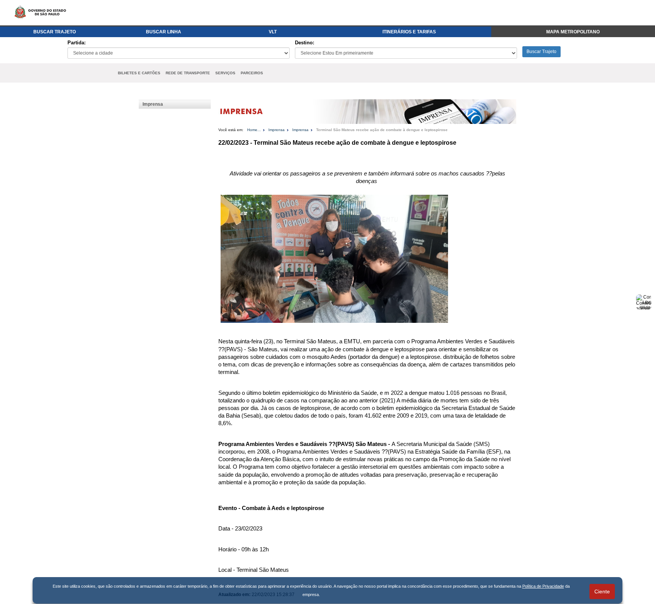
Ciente (602, 591)
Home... (254, 130)
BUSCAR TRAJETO (54, 31)
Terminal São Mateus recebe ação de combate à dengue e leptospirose (382, 130)
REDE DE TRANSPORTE (188, 73)
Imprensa (153, 104)
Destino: (304, 42)
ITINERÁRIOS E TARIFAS (409, 31)
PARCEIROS (252, 73)
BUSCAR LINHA (163, 31)
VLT (273, 31)
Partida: (76, 42)
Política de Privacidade (543, 586)
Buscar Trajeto (541, 51)
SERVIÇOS (225, 73)
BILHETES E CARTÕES (139, 73)
